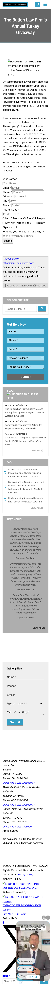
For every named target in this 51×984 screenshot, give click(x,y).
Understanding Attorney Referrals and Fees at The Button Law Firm (24, 500)
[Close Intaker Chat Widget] (48, 918)
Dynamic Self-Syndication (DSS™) (22, 907)
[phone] (37, 4)
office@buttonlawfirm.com (18, 263)
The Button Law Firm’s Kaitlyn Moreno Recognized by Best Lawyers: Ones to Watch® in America (24, 412)
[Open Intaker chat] (20, 982)
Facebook (12, 285)
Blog (10, 390)
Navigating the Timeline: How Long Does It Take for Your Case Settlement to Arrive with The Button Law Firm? (25, 487)
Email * (7, 187)
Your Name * (10, 179)
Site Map (8, 914)
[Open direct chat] (44, 918)
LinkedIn (27, 285)
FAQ (9, 462)
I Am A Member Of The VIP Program (26, 218)
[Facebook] (3, 922)
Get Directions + (26, 782)
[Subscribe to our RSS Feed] (25, 398)
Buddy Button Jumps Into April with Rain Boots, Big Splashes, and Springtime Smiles (25, 441)
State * (7, 205)
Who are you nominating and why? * (23, 231)
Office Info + (9, 782)
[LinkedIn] (4, 976)
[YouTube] (7, 976)
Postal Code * (11, 209)
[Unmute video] (33, 946)
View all (36, 450)
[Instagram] (10, 976)
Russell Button (11, 258)
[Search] (42, 309)
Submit (8, 240)
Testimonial (15, 519)
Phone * (7, 192)
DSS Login (20, 914)
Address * (8, 196)
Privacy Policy (24, 874)
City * (6, 201)
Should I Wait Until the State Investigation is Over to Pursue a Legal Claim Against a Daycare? (23, 473)
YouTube (41, 285)
